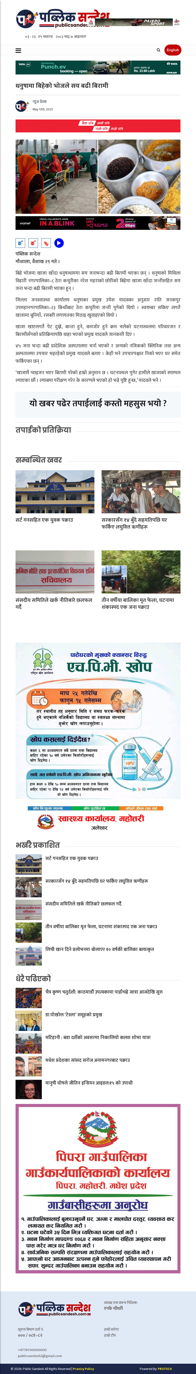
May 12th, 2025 (43, 109)
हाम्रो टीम (110, 1336)
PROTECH (165, 1369)
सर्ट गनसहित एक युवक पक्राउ (44, 520)
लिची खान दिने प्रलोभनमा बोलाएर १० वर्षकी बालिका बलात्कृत (99, 949)
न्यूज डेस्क (40, 101)
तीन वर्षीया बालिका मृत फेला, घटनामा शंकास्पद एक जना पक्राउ (138, 604)
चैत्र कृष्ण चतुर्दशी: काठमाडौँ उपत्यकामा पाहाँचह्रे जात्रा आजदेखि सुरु (104, 992)
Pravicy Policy (83, 1369)
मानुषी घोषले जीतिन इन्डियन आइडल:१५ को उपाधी (89, 1083)
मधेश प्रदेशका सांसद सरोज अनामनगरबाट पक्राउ (87, 1060)
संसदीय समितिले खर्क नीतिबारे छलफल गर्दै (54, 604)
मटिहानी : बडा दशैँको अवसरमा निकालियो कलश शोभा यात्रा (98, 1038)
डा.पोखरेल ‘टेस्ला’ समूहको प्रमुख (73, 1015)
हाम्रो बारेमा (111, 1330)
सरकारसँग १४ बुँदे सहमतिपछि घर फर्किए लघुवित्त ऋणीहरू (134, 524)
